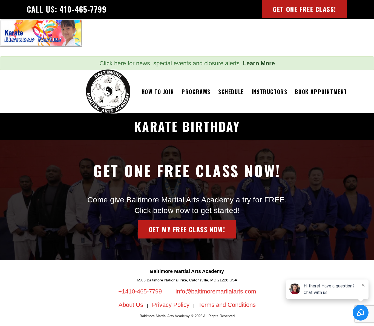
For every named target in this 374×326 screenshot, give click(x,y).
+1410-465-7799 (140, 291)
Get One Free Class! (304, 9)
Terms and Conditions (227, 304)
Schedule (231, 91)
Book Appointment (321, 91)
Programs (196, 91)
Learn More (259, 63)
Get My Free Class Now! (187, 229)
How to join (158, 91)
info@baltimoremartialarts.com (216, 291)
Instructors (269, 91)
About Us (131, 304)
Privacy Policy (170, 304)
